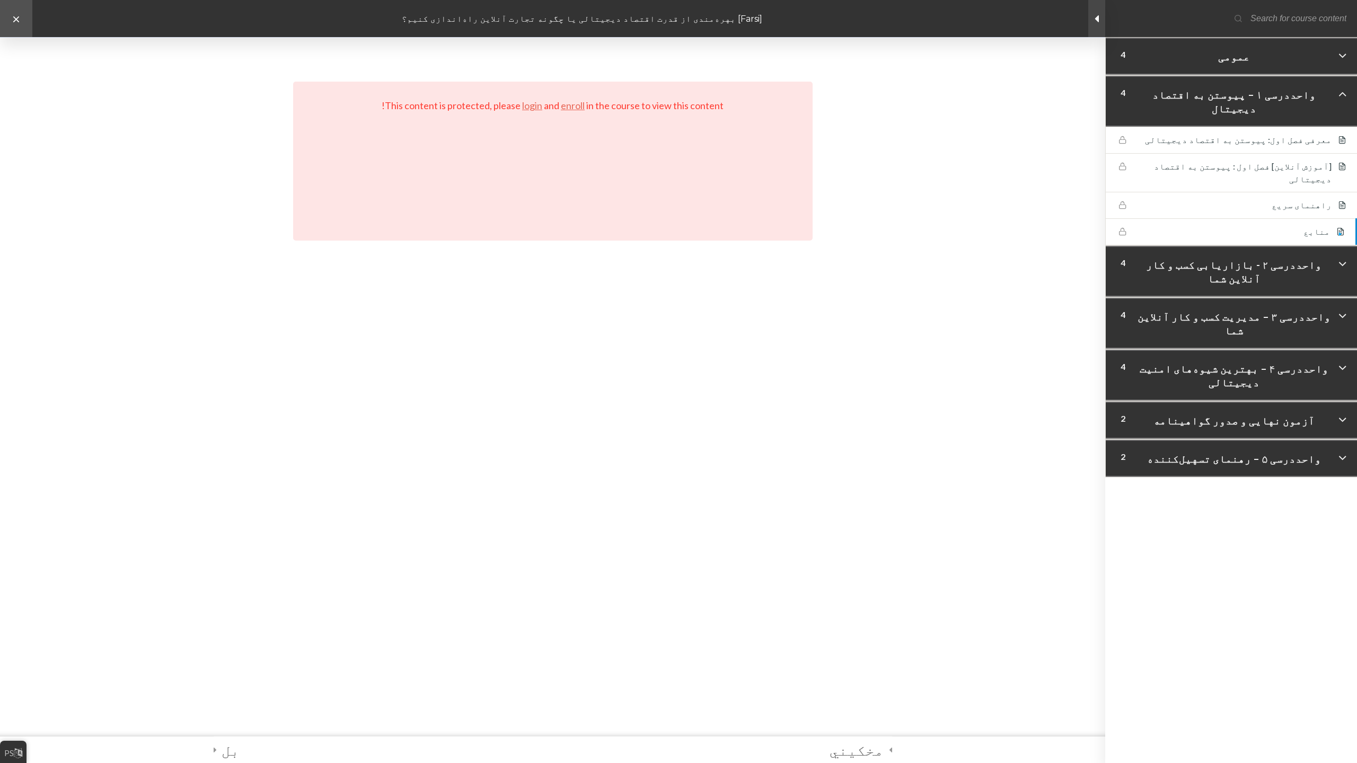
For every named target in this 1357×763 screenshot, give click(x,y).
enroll (573, 105)
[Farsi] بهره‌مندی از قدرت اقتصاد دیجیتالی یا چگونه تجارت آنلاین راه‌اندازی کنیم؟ (582, 19)
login (532, 105)
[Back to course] (16, 18)
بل (231, 750)
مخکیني (857, 750)
